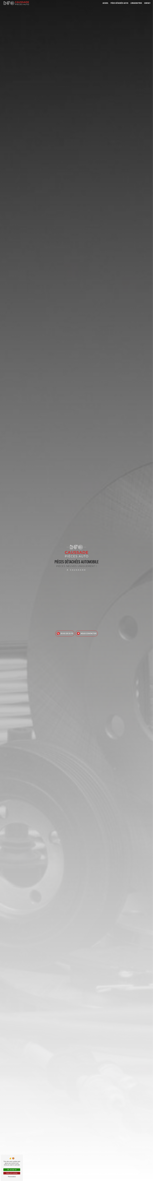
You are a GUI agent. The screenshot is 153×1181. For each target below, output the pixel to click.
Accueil (105, 3)
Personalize (12, 1176)
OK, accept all (11, 1169)
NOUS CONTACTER (88, 633)
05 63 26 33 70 (67, 633)
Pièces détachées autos (119, 3)
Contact (147, 3)
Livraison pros (136, 3)
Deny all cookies (11, 1173)
